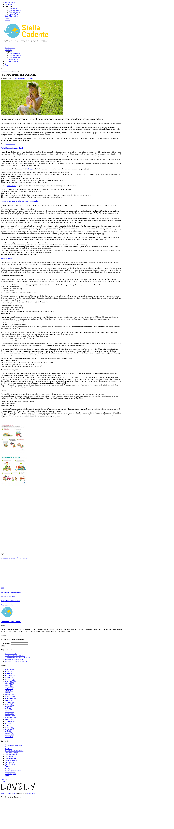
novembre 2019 (10, 681)
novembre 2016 (10, 718)
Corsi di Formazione (11, 16)
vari (28, 558)
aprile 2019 (9, 689)
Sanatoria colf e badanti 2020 (15, 656)
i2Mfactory (31, 793)
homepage (8, 768)
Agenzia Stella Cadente (9, 793)
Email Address (5, 643)
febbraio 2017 (9, 712)
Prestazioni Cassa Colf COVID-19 (16, 661)
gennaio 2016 (9, 735)
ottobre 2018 (9, 700)
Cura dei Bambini (14, 8)
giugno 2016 (9, 727)
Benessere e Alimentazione (14, 751)
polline (18, 558)
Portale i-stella (10, 3)
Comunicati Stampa (11, 753)
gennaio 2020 (9, 677)
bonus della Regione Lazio (14, 660)
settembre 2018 (10, 702)
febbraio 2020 (10, 675)
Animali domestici (11, 747)
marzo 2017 (9, 710)
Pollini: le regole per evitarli (12, 148)
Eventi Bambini (10, 764)
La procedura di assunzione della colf (17, 658)
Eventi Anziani (9, 762)
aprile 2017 (8, 708)
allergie (3, 558)
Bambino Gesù (10, 144)
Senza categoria (10, 774)
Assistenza (8, 749)
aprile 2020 (9, 673)
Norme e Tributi (14, 14)
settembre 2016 (10, 721)
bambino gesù (11, 558)
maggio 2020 (9, 671)
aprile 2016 (9, 731)
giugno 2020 (9, 670)
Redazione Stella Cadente (24, 79)
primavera (23, 558)
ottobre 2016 (9, 719)
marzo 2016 (9, 733)
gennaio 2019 (9, 695)
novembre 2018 (10, 698)
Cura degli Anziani (15, 10)
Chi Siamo (8, 4)
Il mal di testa (6, 259)
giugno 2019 (9, 685)
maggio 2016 (9, 729)
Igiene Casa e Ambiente (13, 770)
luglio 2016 (8, 725)
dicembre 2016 (10, 716)
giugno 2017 (9, 704)
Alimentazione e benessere (14, 745)
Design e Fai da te (11, 760)
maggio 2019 (9, 687)
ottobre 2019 (9, 683)
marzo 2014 (9, 737)
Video (7, 18)
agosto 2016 (9, 723)
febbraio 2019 (9, 693)
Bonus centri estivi (11, 654)
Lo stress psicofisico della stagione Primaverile (19, 201)
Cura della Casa (14, 12)
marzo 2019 (9, 691)
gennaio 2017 (9, 714)
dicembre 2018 (10, 696)
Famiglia (15, 71)
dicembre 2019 (10, 679)
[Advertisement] (61, 520)
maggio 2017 (9, 706)
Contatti (7, 20)
